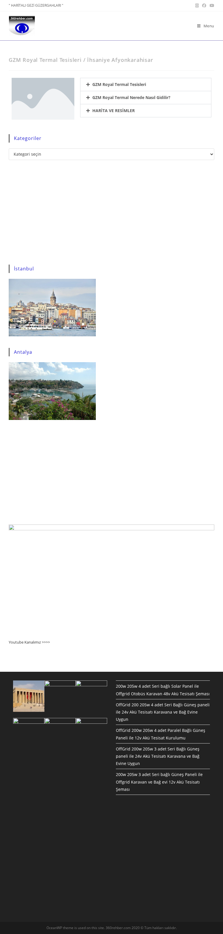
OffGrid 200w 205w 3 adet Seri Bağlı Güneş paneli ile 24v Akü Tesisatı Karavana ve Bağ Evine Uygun (157, 756)
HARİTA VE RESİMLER (113, 110)
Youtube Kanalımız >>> (28, 642)
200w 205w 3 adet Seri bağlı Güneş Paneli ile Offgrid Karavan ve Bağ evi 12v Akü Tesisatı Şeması (159, 782)
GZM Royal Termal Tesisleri (119, 84)
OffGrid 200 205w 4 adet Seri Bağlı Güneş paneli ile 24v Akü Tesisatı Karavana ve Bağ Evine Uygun (163, 712)
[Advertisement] (111, 212)
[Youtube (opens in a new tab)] (211, 5)
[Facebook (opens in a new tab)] (204, 5)
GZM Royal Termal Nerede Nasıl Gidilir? (131, 97)
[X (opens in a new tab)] (197, 5)
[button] (145, 84)
